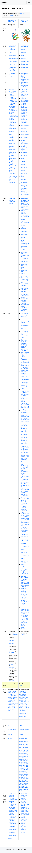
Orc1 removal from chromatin (24, 275)
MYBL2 (21, 709)
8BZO (20, 791)
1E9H (20, 738)
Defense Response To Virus (12, 173)
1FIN (23, 738)
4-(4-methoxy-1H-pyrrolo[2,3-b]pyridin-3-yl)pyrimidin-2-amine (25, 501)
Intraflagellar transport (12, 199)
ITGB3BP (21, 706)
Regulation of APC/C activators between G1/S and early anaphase (25, 224)
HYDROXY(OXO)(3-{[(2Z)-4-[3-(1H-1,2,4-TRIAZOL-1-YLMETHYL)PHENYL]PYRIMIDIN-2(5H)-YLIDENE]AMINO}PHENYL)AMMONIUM (25, 519)
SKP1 (26, 713)
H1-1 (27, 703)
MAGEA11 (26, 707)
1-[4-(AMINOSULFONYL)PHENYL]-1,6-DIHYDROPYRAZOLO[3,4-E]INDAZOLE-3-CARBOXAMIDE (25, 612)
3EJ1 (20, 768)
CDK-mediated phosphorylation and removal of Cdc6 (24, 280)
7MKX (26, 788)
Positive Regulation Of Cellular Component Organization (12, 805)
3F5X (26, 768)
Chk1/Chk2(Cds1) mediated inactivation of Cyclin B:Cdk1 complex (25, 307)
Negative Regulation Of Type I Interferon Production (13, 123)
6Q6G (26, 783)
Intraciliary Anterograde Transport (12, 139)
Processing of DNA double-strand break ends (25, 254)
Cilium (10, 52)
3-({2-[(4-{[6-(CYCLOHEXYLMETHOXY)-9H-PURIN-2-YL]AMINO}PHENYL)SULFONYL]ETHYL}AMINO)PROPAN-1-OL (25, 582)
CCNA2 (24, 20)
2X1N (24, 767)
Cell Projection (12, 67)
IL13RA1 (10, 698)
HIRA (27, 704)
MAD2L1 (21, 707)
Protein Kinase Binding (24, 83)
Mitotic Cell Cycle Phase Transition (25, 135)
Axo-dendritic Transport (12, 833)
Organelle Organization (12, 821)
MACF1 (13, 700)
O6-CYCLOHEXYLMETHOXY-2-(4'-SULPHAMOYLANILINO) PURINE (25, 367)
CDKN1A (24, 698)
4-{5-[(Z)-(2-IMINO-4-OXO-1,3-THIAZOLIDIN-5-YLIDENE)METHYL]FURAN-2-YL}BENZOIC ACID (25, 456)
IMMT (13, 698)
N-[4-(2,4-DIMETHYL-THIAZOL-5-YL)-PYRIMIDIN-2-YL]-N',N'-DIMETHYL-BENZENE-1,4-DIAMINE (24, 468)
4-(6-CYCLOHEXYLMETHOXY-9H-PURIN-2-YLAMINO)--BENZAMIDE (25, 548)
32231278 (11, 667)
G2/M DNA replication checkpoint (23, 291)
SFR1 (16, 701)
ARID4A (21, 691)
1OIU (26, 746)
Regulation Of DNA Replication (24, 99)
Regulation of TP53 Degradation (25, 271)
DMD (12, 694)
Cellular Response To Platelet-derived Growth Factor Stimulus (24, 121)
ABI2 (9, 691)
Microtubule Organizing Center (25, 60)
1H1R (20, 741)
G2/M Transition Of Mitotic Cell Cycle (24, 95)
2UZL (26, 761)
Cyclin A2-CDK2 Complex (24, 68)
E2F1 (25, 701)
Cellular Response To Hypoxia (24, 173)
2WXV (20, 767)
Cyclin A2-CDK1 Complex (24, 65)
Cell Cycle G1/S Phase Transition (25, 138)
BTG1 (24, 692)
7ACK (20, 786)
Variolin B (23, 628)
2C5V (20, 755)
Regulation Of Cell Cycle (24, 800)
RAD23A (25, 712)
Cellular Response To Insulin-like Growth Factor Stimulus (24, 186)
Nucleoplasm (12, 46)
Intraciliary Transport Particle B (13, 58)
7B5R (26, 786)
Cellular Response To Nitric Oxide (24, 177)
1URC (27, 750)
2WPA (27, 765)
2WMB (24, 765)
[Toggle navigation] (28, 2)
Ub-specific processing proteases (23, 249)
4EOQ (20, 779)
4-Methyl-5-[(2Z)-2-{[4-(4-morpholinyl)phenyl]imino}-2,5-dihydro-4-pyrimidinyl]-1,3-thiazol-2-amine (25, 531)
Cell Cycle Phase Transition (25, 815)
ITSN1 (9, 700)
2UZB (26, 759)
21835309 (11, 648)
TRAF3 (9, 707)
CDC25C (25, 695)
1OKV (23, 747)
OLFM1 (9, 701)
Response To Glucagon (24, 115)
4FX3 (20, 780)
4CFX (20, 774)
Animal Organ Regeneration (24, 109)
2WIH (24, 764)
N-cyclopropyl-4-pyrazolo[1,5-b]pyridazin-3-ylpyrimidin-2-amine (24, 385)
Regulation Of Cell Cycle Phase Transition (25, 804)
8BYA (26, 789)
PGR (27, 709)
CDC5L (13, 692)
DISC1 (9, 694)
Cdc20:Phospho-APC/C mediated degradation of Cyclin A (25, 217)
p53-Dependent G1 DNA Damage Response (25, 295)
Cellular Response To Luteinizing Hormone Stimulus (24, 161)
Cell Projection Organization (12, 106)
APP (11, 691)
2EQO (9, 738)
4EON (20, 777)
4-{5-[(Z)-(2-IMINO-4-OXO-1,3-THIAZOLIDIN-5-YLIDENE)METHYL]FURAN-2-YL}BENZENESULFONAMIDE (25, 429)
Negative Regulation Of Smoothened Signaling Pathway (12, 154)
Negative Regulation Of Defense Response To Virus (12, 167)
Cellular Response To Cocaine (24, 155)
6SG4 (26, 785)
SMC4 (9, 704)
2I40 (20, 758)
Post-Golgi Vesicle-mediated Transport (13, 799)
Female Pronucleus (23, 51)
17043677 (22, 13)
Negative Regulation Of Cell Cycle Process (24, 820)
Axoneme (11, 54)
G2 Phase (23, 273)
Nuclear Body (12, 55)
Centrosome (12, 49)
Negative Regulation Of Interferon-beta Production (12, 129)
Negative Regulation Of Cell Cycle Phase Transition (25, 830)
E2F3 (28, 701)
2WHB (20, 764)
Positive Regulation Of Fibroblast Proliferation (24, 149)
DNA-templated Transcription (24, 102)
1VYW (20, 752)
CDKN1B (21, 700)
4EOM (26, 776)
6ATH (26, 782)
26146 (9, 721)
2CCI (23, 756)
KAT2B (25, 706)
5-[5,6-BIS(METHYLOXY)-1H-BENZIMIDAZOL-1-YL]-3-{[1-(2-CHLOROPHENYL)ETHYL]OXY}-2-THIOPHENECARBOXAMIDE (25, 403)
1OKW (26, 747)
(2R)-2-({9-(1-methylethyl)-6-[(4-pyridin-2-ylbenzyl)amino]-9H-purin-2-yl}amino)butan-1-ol (25, 601)
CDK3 (20, 698)
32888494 (23, 634)
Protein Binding (12, 73)
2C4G (20, 753)
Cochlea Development (24, 181)
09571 (9, 725)
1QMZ (23, 750)
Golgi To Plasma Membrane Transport (13, 795)
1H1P (23, 740)
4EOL (23, 776)
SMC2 (12, 703)
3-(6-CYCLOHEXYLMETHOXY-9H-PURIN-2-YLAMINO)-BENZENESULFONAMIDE (25, 558)
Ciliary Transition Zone (13, 62)
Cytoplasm (11, 48)
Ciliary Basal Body (12, 65)
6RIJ (23, 785)
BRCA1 (25, 691)
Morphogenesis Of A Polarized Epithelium (12, 91)
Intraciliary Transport (11, 145)
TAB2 (13, 706)
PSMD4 (24, 710)
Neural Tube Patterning (12, 103)
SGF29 (9, 703)
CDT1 (25, 700)
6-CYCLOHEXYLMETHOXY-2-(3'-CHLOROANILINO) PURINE (25, 392)
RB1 (28, 712)
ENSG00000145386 (24, 729)
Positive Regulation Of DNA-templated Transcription (24, 143)
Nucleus (23, 55)
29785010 (11, 642)
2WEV (23, 762)
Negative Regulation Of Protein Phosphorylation (13, 99)
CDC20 (21, 695)
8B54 (23, 789)
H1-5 (20, 704)
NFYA (24, 709)
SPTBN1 (10, 706)
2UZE (23, 761)
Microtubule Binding (12, 75)
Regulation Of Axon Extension (13, 836)
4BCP (20, 771)
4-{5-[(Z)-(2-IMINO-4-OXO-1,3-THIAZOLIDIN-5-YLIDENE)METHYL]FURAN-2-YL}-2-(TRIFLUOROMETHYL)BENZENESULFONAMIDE (25, 442)
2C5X (23, 755)
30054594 (11, 643)
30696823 (11, 633)
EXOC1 (14, 695)
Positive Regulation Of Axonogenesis (12, 829)
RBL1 (20, 713)
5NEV (23, 782)
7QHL (20, 789)
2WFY (26, 762)
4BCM (23, 770)
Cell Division (24, 152)
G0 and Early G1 (25, 209)
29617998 (11, 640)
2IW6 (23, 758)
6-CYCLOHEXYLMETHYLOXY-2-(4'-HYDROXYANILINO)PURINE (25, 540)
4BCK (20, 770)
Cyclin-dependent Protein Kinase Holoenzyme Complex (25, 47)
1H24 (26, 741)
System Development (12, 162)
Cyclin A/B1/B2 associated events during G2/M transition (24, 286)
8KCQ (12, 738)
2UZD (20, 761)
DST (15, 694)
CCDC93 (15, 691)
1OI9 (23, 746)
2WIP (27, 764)
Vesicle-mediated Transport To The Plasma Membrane (13, 812)
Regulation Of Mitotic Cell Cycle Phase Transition (25, 811)
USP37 (24, 718)
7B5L (23, 786)
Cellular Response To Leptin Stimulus (24, 131)
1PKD (20, 750)
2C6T (26, 755)
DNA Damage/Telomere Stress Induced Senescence (25, 244)
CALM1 (25, 694)
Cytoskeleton (12, 51)
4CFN (27, 771)
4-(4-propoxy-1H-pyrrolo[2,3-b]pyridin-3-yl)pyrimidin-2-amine (25, 509)
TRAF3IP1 (13, 20)
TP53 (20, 716)
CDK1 (23, 697)
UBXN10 (13, 709)
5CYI (23, 780)
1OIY (20, 747)
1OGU (20, 746)
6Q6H (20, 785)
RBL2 (23, 713)
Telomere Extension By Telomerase (24, 212)
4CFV (23, 773)
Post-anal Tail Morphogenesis (12, 142)
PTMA (20, 712)
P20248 (21, 734)
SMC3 (16, 703)
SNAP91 (13, 704)
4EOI (23, 774)
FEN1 (24, 703)
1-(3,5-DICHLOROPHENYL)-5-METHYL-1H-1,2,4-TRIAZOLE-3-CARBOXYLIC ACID (25, 492)
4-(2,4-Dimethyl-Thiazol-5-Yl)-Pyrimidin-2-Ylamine (24, 316)
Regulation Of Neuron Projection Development (13, 825)
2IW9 (20, 759)
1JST (23, 744)
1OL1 (20, 749)
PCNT (13, 701)
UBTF (20, 718)
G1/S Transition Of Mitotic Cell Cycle (24, 91)
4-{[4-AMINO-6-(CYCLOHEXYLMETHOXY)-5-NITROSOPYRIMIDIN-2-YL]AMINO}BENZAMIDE (25, 622)
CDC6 (20, 697)
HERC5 (23, 704)
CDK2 (26, 697)
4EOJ (26, 774)
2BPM (27, 752)
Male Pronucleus (25, 54)
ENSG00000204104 (12, 729)
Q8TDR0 (10, 734)
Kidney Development (12, 94)
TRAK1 (9, 709)
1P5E (26, 749)
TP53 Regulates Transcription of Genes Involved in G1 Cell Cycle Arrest (24, 260)
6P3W (23, 783)
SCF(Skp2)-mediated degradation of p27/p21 (24, 231)
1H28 (20, 744)
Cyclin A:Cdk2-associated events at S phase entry (24, 301)
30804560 (15, 634)
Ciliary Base (12, 70)
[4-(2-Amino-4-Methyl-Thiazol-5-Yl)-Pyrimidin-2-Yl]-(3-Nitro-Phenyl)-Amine (25, 327)
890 (20, 721)
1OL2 (23, 749)
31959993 (11, 675)
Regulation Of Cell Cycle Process (24, 796)
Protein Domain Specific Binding (24, 86)
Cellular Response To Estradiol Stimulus (24, 168)
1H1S (23, 741)
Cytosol (22, 63)
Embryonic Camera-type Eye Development (13, 110)
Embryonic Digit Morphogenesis (13, 148)
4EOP (27, 777)
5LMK (20, 782)
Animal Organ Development (12, 159)
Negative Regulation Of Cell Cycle (24, 825)
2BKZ (24, 752)
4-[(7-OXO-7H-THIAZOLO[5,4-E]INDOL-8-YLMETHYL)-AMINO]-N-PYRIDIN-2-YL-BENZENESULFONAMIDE (24, 346)
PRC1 (20, 710)
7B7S (20, 788)
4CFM (23, 771)
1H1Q (26, 740)
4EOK (20, 776)
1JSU (26, 744)
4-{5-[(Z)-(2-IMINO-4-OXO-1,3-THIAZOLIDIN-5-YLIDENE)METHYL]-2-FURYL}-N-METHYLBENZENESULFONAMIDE (25, 416)
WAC (9, 710)
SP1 (23, 715)
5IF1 (26, 780)
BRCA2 (21, 692)
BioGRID (12, 15)
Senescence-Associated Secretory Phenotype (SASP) (24, 237)
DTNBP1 (10, 695)
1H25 (20, 743)
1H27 (26, 743)
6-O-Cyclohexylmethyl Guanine (25, 321)
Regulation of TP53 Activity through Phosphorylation (24, 267)
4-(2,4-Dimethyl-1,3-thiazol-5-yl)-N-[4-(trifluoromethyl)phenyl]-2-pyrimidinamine (25, 335)
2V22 (20, 762)
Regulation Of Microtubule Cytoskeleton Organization (12, 180)
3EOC (23, 768)
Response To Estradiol (24, 112)
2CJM (26, 756)
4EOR (23, 779)
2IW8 (25, 758)
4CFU (20, 773)
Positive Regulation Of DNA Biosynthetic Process (25, 193)
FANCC (21, 703)
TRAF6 (13, 707)
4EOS (27, 779)
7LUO (23, 788)
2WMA (20, 765)
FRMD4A (10, 697)
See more (10, 838)
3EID (27, 767)
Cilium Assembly (13, 176)
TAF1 (26, 715)
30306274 (11, 664)
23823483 (12, 657)
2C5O (26, 753)
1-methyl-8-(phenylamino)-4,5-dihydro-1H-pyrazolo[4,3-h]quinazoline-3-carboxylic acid (25, 592)
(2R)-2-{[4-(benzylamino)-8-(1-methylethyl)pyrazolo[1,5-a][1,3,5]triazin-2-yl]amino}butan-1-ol (25, 570)
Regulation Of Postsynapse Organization (12, 817)
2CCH (20, 756)
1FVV (26, 738)
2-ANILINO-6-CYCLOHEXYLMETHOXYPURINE (25, 361)
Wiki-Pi (4, 2)
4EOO (23, 777)
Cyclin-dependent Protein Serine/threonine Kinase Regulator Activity (25, 78)
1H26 (23, 743)
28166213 (11, 652)
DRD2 (20, 685)
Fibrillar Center (12, 45)
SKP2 (20, 715)
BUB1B (21, 694)
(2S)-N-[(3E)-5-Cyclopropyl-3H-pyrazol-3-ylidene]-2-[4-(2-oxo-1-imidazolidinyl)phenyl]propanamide (25, 376)
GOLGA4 (14, 697)
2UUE (23, 759)
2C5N (23, 753)
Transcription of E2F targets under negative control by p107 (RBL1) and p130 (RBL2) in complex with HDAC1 (25, 203)
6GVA (20, 783)
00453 (20, 725)
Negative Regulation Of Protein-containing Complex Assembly (13, 116)
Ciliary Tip (11, 69)
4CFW (26, 773)
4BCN (27, 770)
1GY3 (20, 740)
